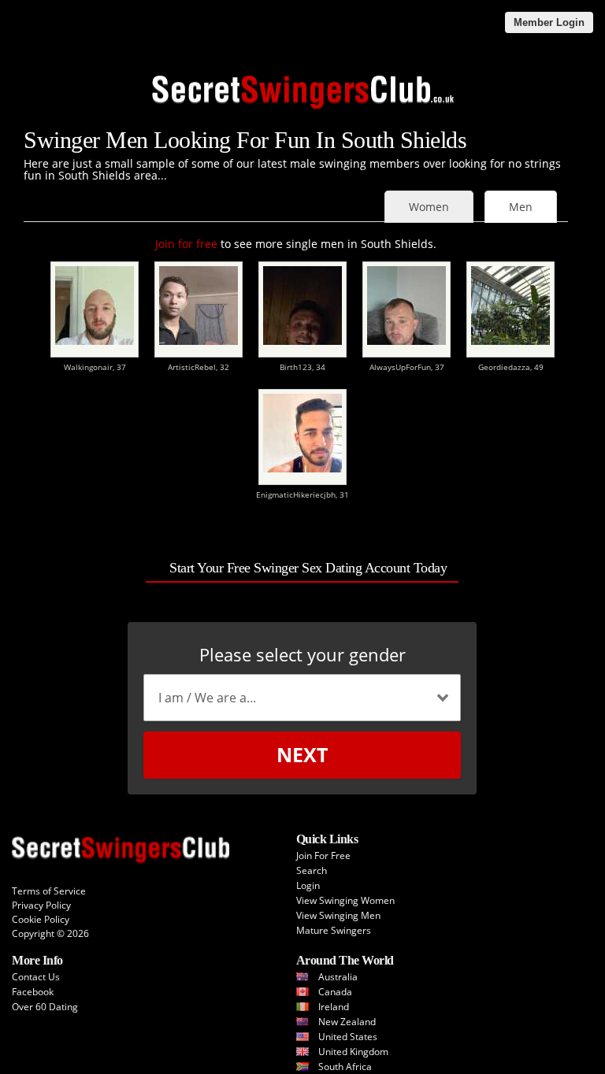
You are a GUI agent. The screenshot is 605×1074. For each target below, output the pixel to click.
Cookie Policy (40, 919)
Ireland (333, 1006)
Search (311, 870)
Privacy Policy (41, 905)
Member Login (549, 22)
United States (347, 1036)
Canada (335, 991)
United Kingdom (353, 1051)
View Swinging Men (338, 915)
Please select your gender (302, 654)
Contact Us (36, 976)
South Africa (345, 1066)
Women (429, 206)
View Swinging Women (345, 900)
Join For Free (323, 855)
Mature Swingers (333, 930)
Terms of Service (49, 891)
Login (308, 885)
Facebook (33, 991)
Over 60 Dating (45, 1006)
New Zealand (347, 1021)
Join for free (186, 243)
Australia (338, 976)
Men (521, 206)
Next (302, 754)
